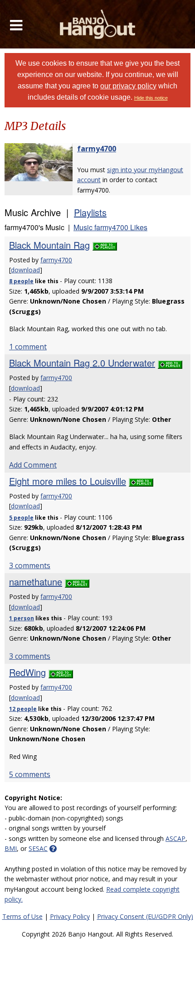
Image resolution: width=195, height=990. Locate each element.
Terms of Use (22, 916)
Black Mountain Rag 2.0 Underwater (82, 362)
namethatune (35, 581)
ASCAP (175, 838)
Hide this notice (151, 98)
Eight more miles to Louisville (67, 481)
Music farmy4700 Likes (110, 227)
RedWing (27, 672)
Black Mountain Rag (49, 244)
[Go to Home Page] (97, 24)
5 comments (29, 774)
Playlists (90, 212)
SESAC (38, 848)
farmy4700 (96, 149)
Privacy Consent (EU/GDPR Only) (145, 916)
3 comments (29, 565)
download (25, 270)
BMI (11, 848)
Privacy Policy (70, 916)
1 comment (28, 347)
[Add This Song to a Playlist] (105, 244)
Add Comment (33, 465)
